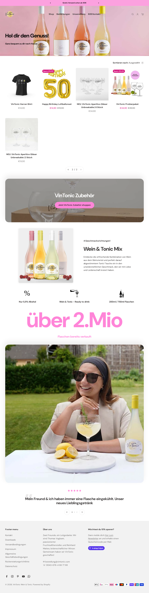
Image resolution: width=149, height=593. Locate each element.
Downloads (10, 539)
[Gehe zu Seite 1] (68, 170)
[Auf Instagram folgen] (12, 576)
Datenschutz (11, 566)
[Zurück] (50, 3)
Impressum (10, 549)
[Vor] (98, 3)
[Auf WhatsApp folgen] (28, 576)
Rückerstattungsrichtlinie (17, 561)
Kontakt (8, 535)
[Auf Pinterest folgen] (17, 576)
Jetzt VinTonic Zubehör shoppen (74, 205)
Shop (51, 14)
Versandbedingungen (15, 544)
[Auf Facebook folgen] (6, 576)
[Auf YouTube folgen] (23, 576)
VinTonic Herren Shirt (21, 104)
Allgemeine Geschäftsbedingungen (16, 555)
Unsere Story (79, 14)
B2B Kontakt (94, 14)
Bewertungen (63, 14)
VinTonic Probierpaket (127, 104)
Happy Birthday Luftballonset (57, 104)
